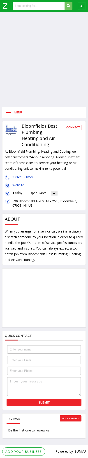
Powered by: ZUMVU (71, 451)
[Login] (82, 6)
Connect (73, 127)
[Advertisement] (44, 59)
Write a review (70, 418)
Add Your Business (23, 451)
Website (18, 185)
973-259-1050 (22, 177)
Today (17, 193)
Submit (44, 402)
